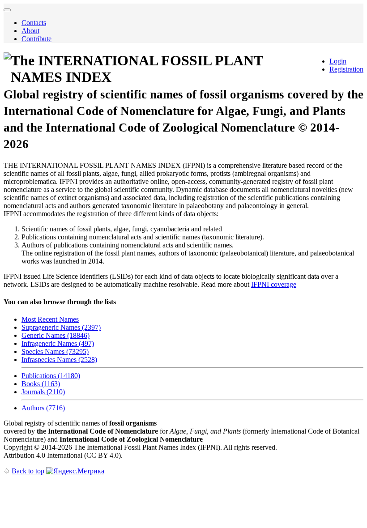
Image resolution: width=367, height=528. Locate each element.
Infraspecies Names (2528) (59, 359)
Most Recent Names (50, 319)
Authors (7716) (43, 408)
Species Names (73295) (55, 351)
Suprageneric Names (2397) (61, 327)
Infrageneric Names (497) (57, 343)
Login (337, 61)
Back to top (28, 471)
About (30, 30)
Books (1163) (40, 383)
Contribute (36, 39)
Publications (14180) (50, 375)
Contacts (33, 22)
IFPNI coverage (273, 284)
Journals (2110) (43, 392)
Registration (346, 69)
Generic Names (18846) (55, 335)
